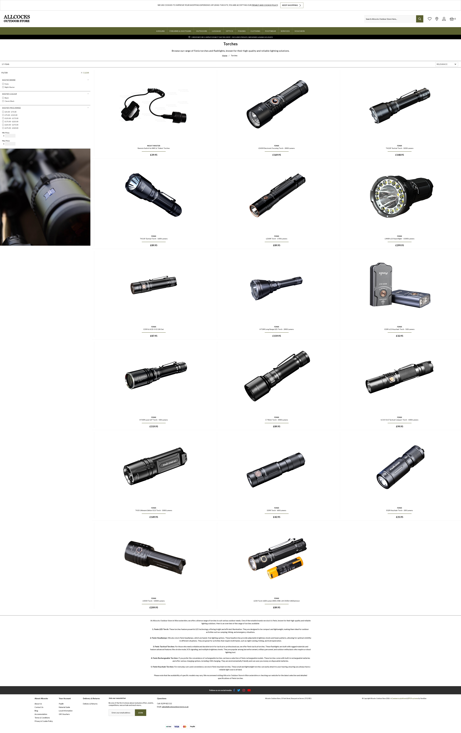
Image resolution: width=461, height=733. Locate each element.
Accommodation (41, 714)
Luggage (216, 31)
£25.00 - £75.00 (10, 112)
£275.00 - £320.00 (11, 128)
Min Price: (6, 133)
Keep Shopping (290, 5)
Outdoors (201, 31)
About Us (38, 704)
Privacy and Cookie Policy (265, 5)
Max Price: (6, 141)
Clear (86, 72)
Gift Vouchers (64, 714)
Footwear (270, 31)
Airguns (160, 31)
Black (6, 98)
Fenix (6, 84)
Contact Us (39, 707)
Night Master (9, 87)
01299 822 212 (166, 703)
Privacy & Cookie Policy (44, 721)
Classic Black (9, 101)
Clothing (255, 31)
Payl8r (61, 704)
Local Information (66, 711)
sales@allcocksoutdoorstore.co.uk (175, 707)
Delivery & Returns (90, 704)
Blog (36, 711)
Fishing (242, 31)
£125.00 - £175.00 (11, 118)
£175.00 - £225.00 (11, 121)
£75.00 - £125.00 (11, 115)
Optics (229, 31)
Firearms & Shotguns (180, 31)
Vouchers (300, 31)
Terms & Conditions (42, 718)
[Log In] (444, 19)
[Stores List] (436, 19)
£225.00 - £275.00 (11, 125)
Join (140, 712)
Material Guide (64, 707)
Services (285, 31)
